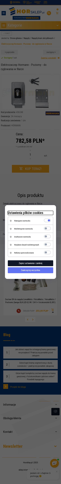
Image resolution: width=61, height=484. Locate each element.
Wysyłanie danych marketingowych (26, 245)
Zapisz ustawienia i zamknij (30, 263)
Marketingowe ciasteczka (23, 229)
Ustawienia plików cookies (25, 213)
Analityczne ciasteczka (22, 237)
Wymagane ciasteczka (22, 221)
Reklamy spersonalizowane (24, 253)
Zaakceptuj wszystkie (30, 270)
